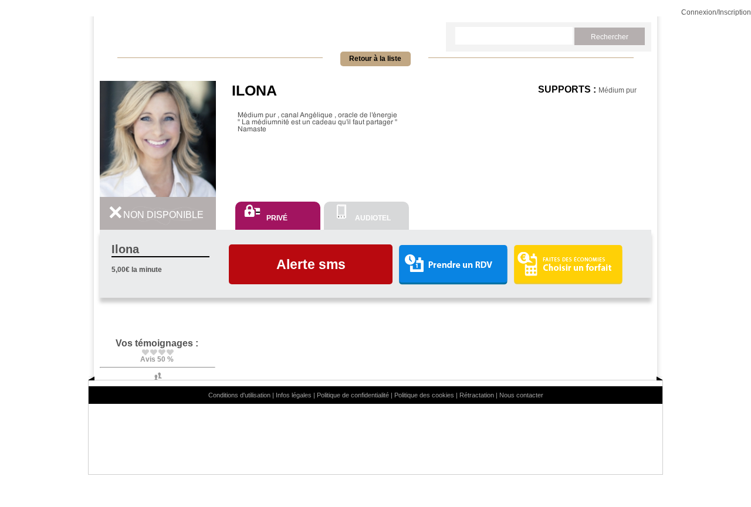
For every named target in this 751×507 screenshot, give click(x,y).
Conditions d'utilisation (239, 395)
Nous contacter (521, 395)
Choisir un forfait (568, 264)
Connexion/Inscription (716, 12)
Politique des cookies (424, 395)
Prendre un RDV (453, 265)
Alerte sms (311, 264)
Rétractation (476, 395)
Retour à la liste (375, 59)
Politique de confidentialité (353, 395)
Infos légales (294, 395)
